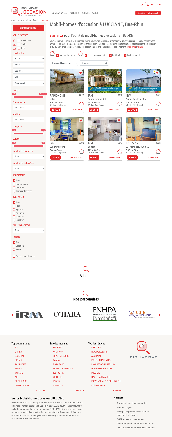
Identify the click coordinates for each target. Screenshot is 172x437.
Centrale (20, 187)
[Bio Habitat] (143, 357)
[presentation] (12, 315)
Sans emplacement (96, 55)
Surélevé (20, 220)
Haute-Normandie (100, 377)
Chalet (24, 44)
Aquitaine (96, 356)
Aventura (58, 352)
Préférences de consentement (130, 419)
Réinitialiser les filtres (28, 28)
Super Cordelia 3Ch (63, 368)
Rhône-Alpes (98, 385)
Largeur (16, 139)
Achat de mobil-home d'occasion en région (136, 428)
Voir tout (42, 390)
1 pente (19, 209)
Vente (18, 249)
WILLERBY (20, 373)
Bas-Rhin (131, 47)
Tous (18, 180)
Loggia (56, 381)
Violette (57, 377)
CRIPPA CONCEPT (23, 385)
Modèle (16, 114)
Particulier (117, 55)
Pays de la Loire (99, 352)
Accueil (13, 20)
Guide (95, 13)
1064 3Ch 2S (58, 373)
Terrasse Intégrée (24, 191)
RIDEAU (18, 360)
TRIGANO (19, 368)
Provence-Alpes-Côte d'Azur (106, 381)
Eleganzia (58, 347)
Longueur (17, 126)
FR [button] (157, 5)
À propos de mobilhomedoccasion (132, 403)
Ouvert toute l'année (25, 256)
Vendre (86, 13)
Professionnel (133, 55)
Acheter (74, 13)
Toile (23, 48)
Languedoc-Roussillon (103, 364)
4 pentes (20, 216)
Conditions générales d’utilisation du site (135, 423)
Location (20, 246)
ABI (16, 377)
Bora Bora (58, 364)
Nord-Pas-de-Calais (101, 368)
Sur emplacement (68, 55)
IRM (16, 347)
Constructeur (19, 102)
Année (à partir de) (21, 225)
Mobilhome (26, 40)
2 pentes (20, 213)
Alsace (28, 20)
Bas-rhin (36, 20)
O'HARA (18, 352)
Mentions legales (124, 407)
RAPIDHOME (20, 364)
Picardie (95, 373)
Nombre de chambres (23, 151)
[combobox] (29, 107)
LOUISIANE (19, 356)
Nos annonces (59, 13)
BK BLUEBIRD (21, 381)
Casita (56, 360)
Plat (18, 206)
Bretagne (96, 347)
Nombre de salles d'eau (23, 163)
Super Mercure (61, 356)
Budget (16, 90)
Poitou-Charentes (100, 360)
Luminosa (58, 385)
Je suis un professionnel (148, 13)
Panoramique (22, 184)
